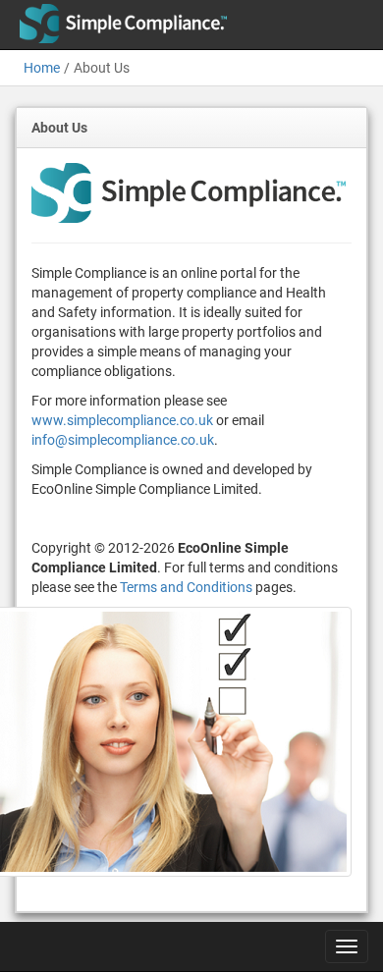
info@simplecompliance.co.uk (122, 440)
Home (42, 68)
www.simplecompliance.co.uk (122, 420)
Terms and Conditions (186, 587)
